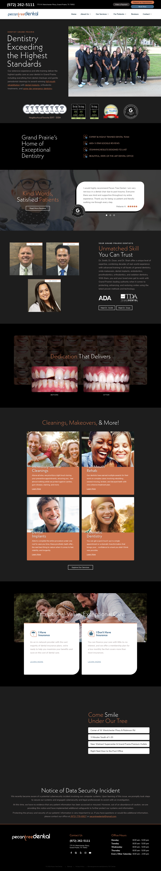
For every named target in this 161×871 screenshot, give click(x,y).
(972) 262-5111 (21, 4)
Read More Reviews (38, 208)
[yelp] (80, 853)
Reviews (135, 14)
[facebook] (71, 853)
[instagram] (85, 853)
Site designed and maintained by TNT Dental (101, 866)
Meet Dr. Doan (124, 307)
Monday (115, 840)
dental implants (32, 84)
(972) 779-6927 (78, 816)
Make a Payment (121, 4)
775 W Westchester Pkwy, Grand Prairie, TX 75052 (56, 4)
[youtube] (90, 853)
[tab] (106, 215)
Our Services (101, 14)
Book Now (142, 6)
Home (73, 14)
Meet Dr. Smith (107, 307)
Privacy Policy (80, 866)
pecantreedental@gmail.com (103, 816)
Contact (146, 14)
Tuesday (115, 843)
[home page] (23, 14)
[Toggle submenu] (90, 14)
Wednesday (116, 847)
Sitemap (69, 866)
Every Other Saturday (121, 853)
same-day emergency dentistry (37, 88)
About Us (85, 14)
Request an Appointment (142, 2)
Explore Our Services (80, 567)
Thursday (115, 850)
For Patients (119, 14)
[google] (75, 853)
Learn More (36, 662)
